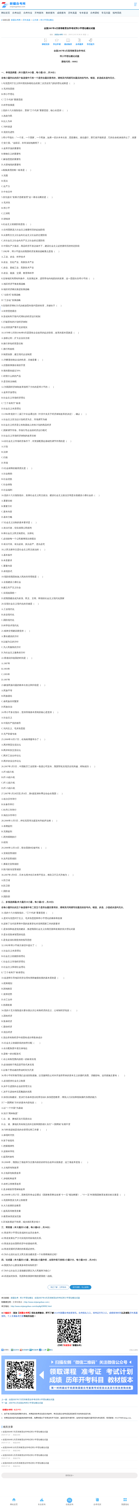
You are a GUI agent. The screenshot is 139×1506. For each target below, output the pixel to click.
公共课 (35, 20)
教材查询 (50, 13)
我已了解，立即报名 (58, 1287)
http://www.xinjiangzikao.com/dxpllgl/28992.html (31, 1306)
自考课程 (94, 13)
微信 (51, 1350)
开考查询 (39, 13)
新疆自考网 (15, 20)
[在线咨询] (69, 1499)
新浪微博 (25, 1350)
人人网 (43, 1350)
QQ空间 (16, 1350)
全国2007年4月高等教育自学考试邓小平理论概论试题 (57, 1298)
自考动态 (16, 13)
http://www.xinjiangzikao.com (36, 1302)
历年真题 (72, 13)
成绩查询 (61, 13)
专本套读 (83, 13)
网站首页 (5, 13)
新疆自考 (14, 1298)
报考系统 (117, 13)
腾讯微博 (35, 1350)
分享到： (7, 1350)
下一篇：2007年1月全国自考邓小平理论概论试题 (22, 1403)
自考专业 (27, 13)
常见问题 (106, 13)
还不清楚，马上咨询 (81, 1287)
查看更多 (69, 1475)
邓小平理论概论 (47, 20)
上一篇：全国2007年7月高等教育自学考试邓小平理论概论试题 (27, 1399)
